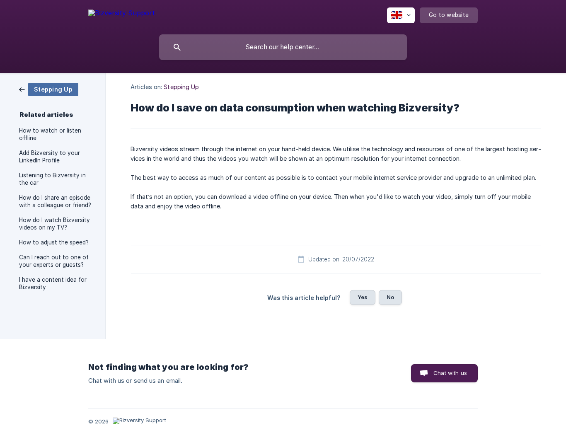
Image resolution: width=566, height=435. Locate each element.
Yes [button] (363, 297)
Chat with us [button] (450, 373)
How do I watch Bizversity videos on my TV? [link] (54, 224)
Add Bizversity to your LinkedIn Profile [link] (49, 157)
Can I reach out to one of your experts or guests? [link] (54, 261)
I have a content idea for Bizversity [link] (53, 283)
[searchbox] (283, 47)
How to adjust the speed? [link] (54, 242)
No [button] (390, 297)
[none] (121, 14)
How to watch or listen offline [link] (50, 134)
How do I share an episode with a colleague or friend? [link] (55, 201)
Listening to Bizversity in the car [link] (52, 179)
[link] (48, 89)
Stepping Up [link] (181, 86)
